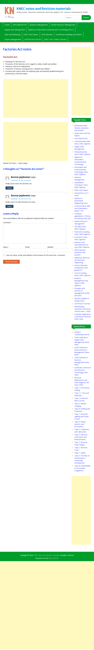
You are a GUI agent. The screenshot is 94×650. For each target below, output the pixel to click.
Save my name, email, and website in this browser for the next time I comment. (35, 255)
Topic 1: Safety (79, 453)
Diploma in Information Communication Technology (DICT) (51, 29)
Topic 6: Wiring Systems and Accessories (79, 424)
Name (6, 247)
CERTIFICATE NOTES (32, 39)
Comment (7, 222)
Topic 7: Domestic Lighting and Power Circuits (81, 416)
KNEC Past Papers (31, 34)
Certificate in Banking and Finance (69, 34)
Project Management (13, 39)
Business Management (39, 25)
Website (50, 247)
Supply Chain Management (15, 29)
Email (28, 247)
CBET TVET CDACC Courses (55, 39)
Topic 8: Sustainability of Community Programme (82, 468)
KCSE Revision (47, 34)
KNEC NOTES (53, 558)
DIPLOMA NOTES (20, 25)
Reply (9, 188)
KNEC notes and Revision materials (44, 9)
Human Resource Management (63, 25)
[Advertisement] (35, 98)
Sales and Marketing (12, 34)
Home (7, 25)
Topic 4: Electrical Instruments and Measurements (80, 437)
